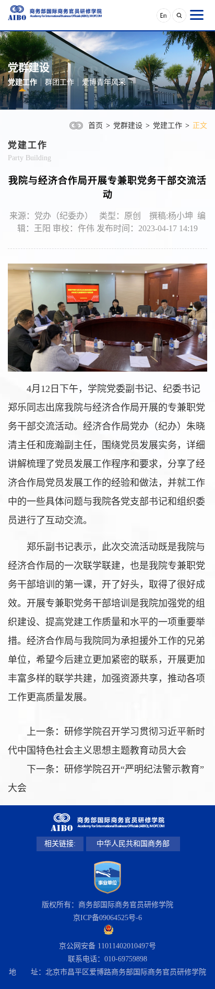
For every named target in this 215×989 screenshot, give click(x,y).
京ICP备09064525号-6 (107, 918)
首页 (95, 125)
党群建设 (127, 125)
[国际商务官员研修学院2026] (55, 12)
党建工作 (22, 82)
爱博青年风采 (104, 82)
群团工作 (59, 82)
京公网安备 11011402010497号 (107, 946)
